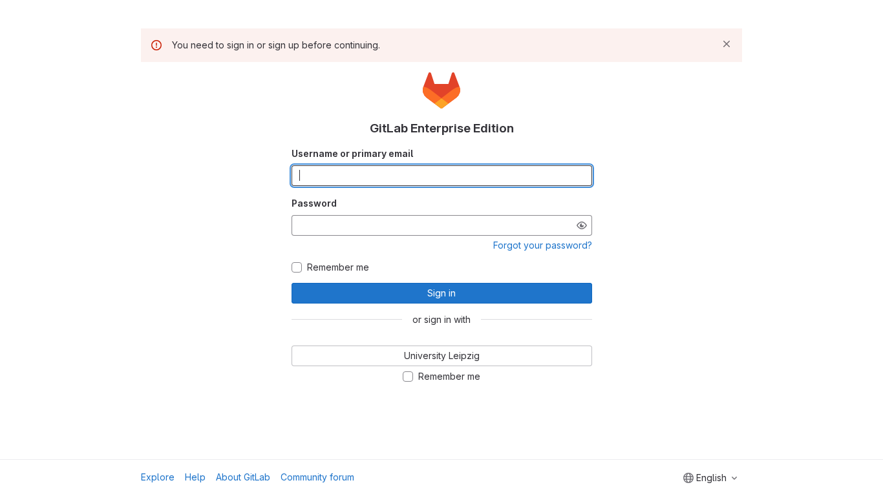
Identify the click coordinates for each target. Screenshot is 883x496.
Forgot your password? (542, 245)
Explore (158, 476)
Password (314, 203)
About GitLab (243, 476)
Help (195, 476)
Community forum (317, 476)
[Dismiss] (726, 44)
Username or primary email (352, 153)
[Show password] (581, 225)
